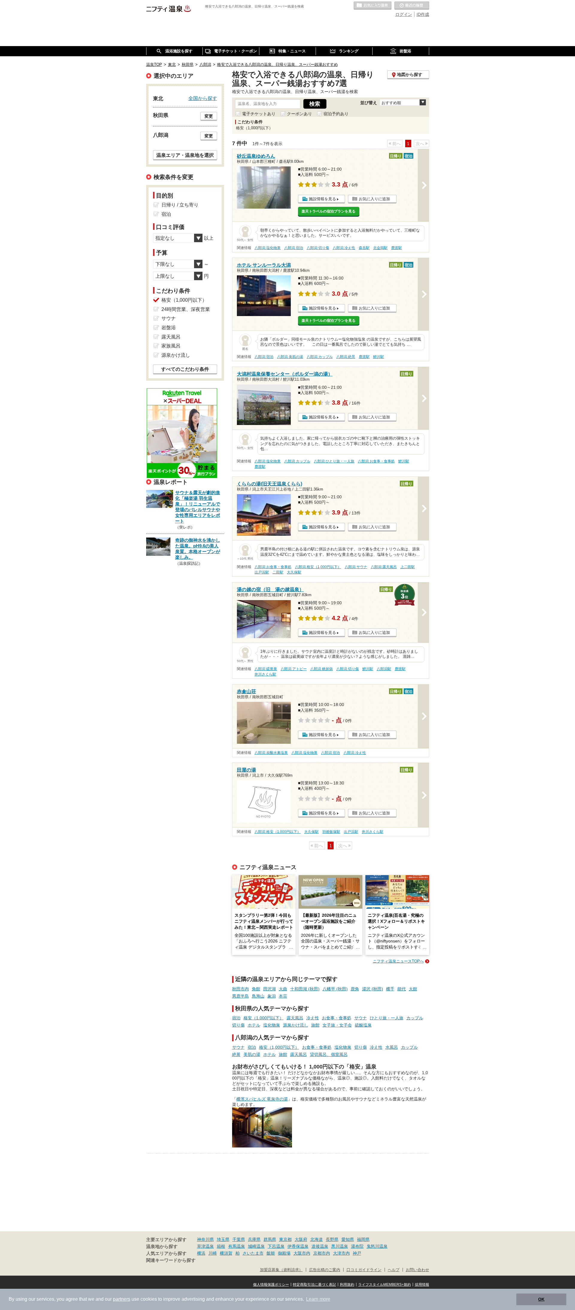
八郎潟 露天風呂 (384, 567)
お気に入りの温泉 (372, 5)
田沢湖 (269, 988)
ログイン (403, 14)
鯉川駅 (378, 357)
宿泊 (236, 1017)
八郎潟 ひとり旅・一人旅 (334, 461)
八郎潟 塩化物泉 (268, 248)
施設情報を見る (322, 199)
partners (121, 1299)
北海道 (316, 1239)
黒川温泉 (339, 1246)
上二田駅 (407, 567)
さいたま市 (253, 1253)
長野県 (332, 1239)
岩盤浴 (168, 327)
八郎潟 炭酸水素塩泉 (271, 753)
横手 (390, 988)
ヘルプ (394, 1270)
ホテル (254, 1025)
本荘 (283, 996)
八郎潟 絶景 (345, 357)
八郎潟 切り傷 (318, 248)
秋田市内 (240, 988)
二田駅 (278, 572)
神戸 (357, 1253)
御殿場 (284, 1253)
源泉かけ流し (295, 1025)
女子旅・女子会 (337, 1025)
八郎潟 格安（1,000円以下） (318, 567)
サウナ (360, 1017)
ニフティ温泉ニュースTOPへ (398, 961)
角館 (256, 988)
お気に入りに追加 (374, 199)
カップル (414, 1017)
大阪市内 (301, 1253)
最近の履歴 (411, 5)
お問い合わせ (417, 1270)
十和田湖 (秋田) (305, 988)
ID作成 (423, 14)
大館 (413, 988)
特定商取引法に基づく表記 (314, 1284)
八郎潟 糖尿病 (321, 669)
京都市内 (321, 1253)
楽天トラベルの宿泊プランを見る (328, 211)
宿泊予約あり (336, 113)
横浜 (201, 1253)
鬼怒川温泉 (377, 1246)
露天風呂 (295, 1017)
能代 (401, 988)
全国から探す (202, 98)
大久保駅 (294, 572)
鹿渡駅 (396, 248)
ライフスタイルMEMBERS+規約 (384, 1284)
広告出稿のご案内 (324, 1270)
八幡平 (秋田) (335, 988)
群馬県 (270, 1239)
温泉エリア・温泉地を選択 (185, 155)
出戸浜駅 (262, 572)
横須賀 (226, 1253)
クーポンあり (299, 113)
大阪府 (301, 1239)
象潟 (271, 996)
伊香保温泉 (298, 1246)
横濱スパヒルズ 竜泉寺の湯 (262, 1099)
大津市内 (341, 1253)
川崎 (212, 1253)
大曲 (283, 988)
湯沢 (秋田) (372, 988)
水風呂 (391, 1047)
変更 (209, 116)
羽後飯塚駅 (331, 832)
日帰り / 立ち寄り (180, 204)
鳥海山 (258, 996)
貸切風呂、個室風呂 (329, 1054)
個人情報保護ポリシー (271, 1284)
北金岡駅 (380, 248)
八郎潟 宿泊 (293, 248)
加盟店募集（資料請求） (281, 1270)
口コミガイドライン (364, 1270)
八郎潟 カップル (320, 357)
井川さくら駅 (265, 674)
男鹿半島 (240, 996)
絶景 (236, 1054)
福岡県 (363, 1239)
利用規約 (347, 1284)
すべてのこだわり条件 (185, 369)
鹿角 (355, 988)
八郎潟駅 (384, 669)
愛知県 (347, 1239)
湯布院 (357, 1246)
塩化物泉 (271, 1025)
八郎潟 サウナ (356, 567)
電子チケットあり (259, 113)
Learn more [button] (318, 1299)
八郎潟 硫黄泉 (266, 669)
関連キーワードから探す (171, 1260)
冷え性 (312, 1017)
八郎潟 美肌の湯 (290, 357)
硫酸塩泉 (363, 1025)
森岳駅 (364, 248)
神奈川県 (205, 1239)
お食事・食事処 (336, 1017)
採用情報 (422, 1284)
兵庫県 (254, 1239)
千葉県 (238, 1239)
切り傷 (238, 1025)
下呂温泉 (276, 1246)
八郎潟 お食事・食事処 (376, 461)
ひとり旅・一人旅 (386, 1017)
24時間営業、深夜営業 (185, 309)
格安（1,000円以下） (263, 1017)
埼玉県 (223, 1239)
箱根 (221, 1246)
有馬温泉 (236, 1246)
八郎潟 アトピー (294, 669)
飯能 (271, 1253)
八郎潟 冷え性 (344, 248)
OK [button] (541, 1299)
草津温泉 (205, 1246)
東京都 (285, 1239)
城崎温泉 (256, 1246)
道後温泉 (319, 1246)
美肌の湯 (251, 1054)
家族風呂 (171, 345)
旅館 (315, 1025)
